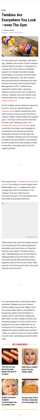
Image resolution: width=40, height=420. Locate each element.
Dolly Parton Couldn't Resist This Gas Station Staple (29, 369)
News (4, 10)
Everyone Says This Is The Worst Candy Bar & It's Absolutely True (30, 399)
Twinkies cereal (8, 111)
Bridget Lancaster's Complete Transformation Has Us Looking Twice (9, 401)
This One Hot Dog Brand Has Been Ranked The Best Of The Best (9, 370)
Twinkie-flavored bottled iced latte (16, 125)
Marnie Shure (9, 30)
